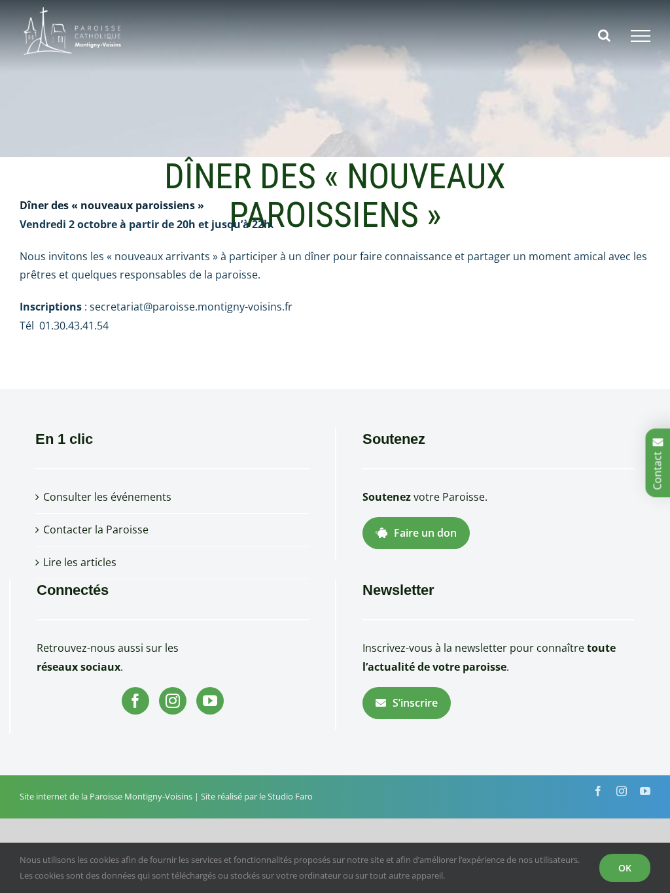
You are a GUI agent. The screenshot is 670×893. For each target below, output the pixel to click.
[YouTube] (210, 701)
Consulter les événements (107, 497)
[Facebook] (135, 701)
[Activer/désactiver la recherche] (604, 35)
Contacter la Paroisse (96, 529)
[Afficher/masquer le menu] (640, 36)
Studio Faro (290, 796)
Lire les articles (79, 562)
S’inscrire (415, 703)
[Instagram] (172, 701)
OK (624, 868)
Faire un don (425, 533)
